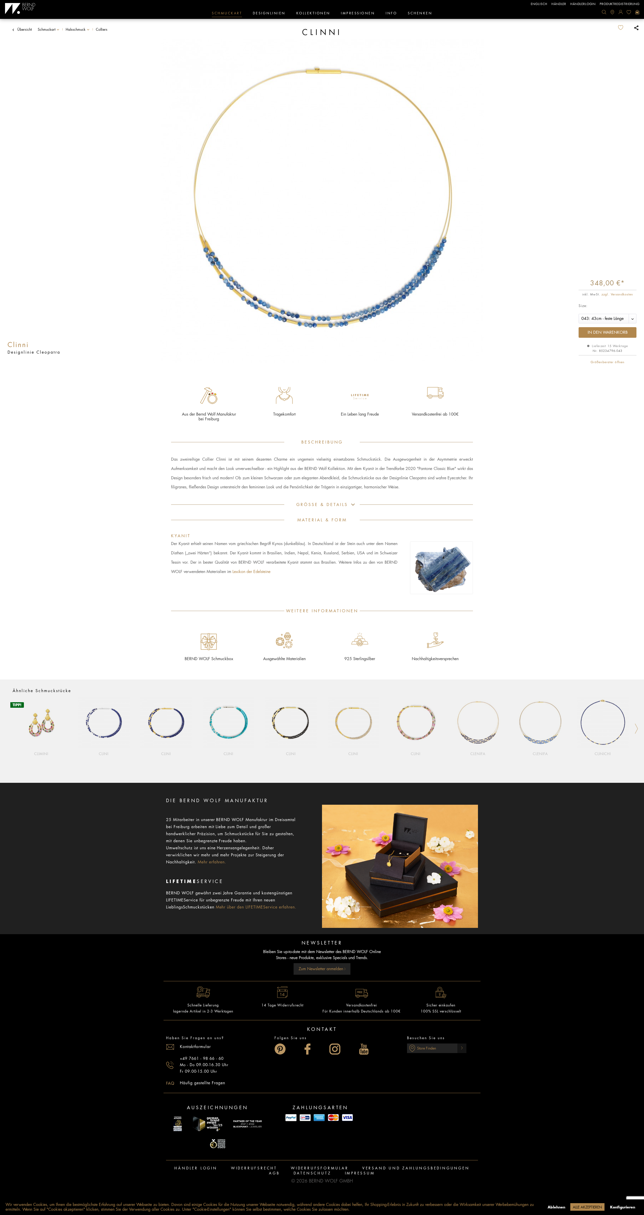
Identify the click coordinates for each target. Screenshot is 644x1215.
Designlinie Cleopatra (34, 352)
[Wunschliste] (629, 12)
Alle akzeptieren (587, 1207)
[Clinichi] (603, 723)
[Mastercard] (333, 1117)
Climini (41, 754)
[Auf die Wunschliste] (624, 27)
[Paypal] (291, 1117)
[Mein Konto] (620, 12)
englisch (539, 4)
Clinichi (603, 754)
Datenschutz (312, 1173)
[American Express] (319, 1117)
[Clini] (104, 723)
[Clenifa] (478, 723)
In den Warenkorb (608, 332)
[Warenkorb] (637, 12)
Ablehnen (556, 1207)
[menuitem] (604, 12)
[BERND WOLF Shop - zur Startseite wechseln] (20, 8)
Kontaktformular (195, 1047)
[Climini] (41, 723)
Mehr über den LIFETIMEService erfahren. (256, 907)
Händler (558, 4)
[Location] (612, 12)
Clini (103, 754)
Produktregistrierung (620, 4)
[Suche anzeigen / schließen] (604, 12)
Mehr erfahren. (212, 862)
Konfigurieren (622, 1207)
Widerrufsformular (320, 1168)
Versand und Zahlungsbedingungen (416, 1168)
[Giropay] (305, 1117)
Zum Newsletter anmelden (321, 969)
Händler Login (195, 1168)
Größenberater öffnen (607, 362)
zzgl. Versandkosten (617, 294)
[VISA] (347, 1117)
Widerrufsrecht (254, 1168)
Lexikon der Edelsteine (251, 572)
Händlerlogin (583, 4)
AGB (274, 1173)
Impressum (360, 1173)
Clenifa (478, 754)
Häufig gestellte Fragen (202, 1083)
